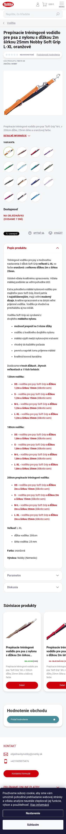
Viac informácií (39, 804)
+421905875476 (20, 761)
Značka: (10, 64)
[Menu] (61, 4)
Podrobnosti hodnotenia (48, 54)
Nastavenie (33, 813)
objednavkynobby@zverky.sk (26, 754)
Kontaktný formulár (21, 773)
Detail (22, 685)
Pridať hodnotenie (19, 719)
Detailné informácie (15, 135)
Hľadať (58, 14)
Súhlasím (33, 824)
